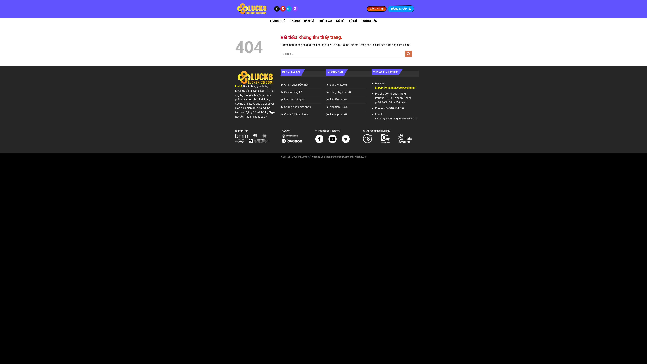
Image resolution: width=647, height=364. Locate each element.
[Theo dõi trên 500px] (289, 9)
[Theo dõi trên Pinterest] (283, 9)
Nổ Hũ (340, 21)
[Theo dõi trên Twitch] (295, 9)
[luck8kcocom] (252, 8)
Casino (295, 21)
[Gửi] (408, 54)
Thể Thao (325, 21)
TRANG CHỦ (277, 21)
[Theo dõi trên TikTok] (277, 9)
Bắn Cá (309, 21)
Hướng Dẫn (369, 21)
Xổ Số (353, 21)
